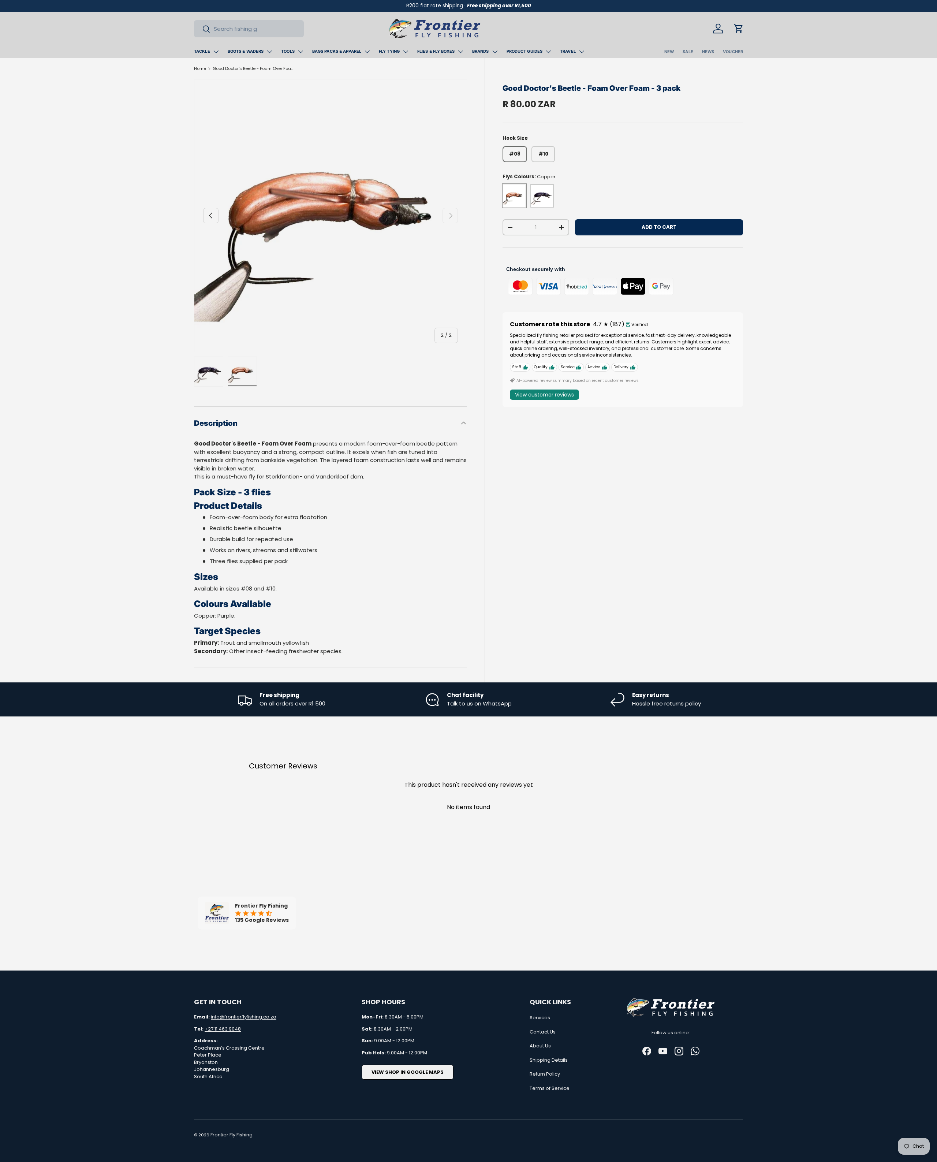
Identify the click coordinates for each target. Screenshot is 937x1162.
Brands (480, 51)
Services (540, 1017)
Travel (568, 51)
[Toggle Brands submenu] (494, 51)
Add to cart (659, 227)
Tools (288, 51)
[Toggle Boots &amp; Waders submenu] (269, 51)
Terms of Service (550, 1088)
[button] (739, 29)
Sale (688, 51)
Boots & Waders (246, 51)
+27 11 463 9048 (223, 1028)
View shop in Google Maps (408, 1072)
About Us (540, 1045)
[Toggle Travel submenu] (581, 51)
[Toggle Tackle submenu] (216, 51)
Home (200, 68)
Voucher (733, 51)
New (669, 51)
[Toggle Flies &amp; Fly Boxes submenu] (460, 51)
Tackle (202, 51)
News (708, 51)
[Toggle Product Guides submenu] (548, 51)
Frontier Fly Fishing (231, 1134)
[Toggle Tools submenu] (300, 51)
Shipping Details (549, 1060)
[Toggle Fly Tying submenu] (405, 51)
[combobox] (249, 28)
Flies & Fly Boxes (436, 51)
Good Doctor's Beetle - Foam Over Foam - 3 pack (254, 68)
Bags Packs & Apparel (336, 51)
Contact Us (543, 1031)
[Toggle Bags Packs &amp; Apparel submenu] (367, 51)
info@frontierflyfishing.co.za (243, 1016)
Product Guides (525, 51)
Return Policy (545, 1073)
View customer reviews (544, 394)
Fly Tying (389, 51)
